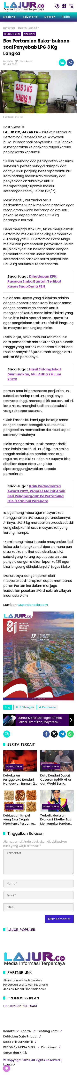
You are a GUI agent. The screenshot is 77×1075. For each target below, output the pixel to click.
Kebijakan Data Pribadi (20, 1036)
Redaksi (9, 1031)
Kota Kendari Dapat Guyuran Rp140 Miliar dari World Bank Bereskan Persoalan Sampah (55, 780)
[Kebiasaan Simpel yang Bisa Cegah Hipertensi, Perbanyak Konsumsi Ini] (20, 801)
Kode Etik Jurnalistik (18, 1042)
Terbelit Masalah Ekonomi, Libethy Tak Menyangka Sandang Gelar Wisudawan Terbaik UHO (56, 820)
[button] (57, 6)
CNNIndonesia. (28, 604)
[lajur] (23, 6)
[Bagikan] (70, 62)
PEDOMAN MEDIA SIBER (19, 1047)
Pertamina (49, 707)
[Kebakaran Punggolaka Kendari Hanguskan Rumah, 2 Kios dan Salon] (20, 761)
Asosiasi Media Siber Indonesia (24, 989)
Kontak (26, 1031)
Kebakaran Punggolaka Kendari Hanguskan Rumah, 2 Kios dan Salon (19, 780)
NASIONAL (29, 34)
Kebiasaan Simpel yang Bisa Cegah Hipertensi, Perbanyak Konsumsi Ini (19, 820)
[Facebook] (46, 734)
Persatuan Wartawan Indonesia (25, 985)
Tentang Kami (47, 1031)
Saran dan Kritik (15, 1053)
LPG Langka (26, 707)
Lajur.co (9, 1064)
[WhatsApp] (70, 734)
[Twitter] (54, 734)
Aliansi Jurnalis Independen (22, 980)
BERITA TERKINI (12, 34)
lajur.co (8, 61)
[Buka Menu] (64, 6)
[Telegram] (62, 734)
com (44, 604)
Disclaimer (49, 1047)
